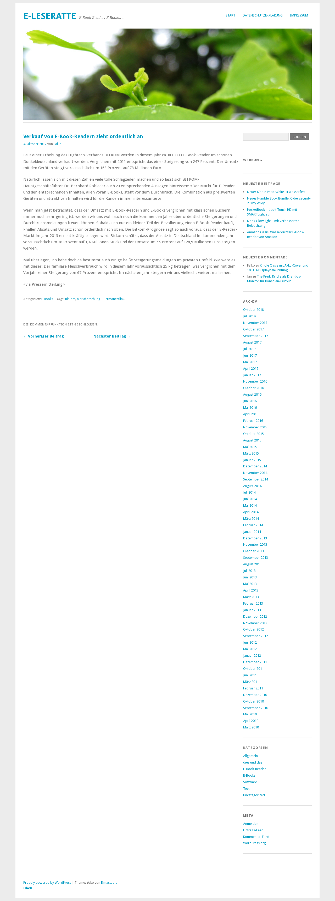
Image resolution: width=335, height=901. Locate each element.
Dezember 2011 (255, 662)
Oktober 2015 (253, 434)
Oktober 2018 (253, 310)
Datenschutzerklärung (263, 15)
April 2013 (250, 590)
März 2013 (251, 597)
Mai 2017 (250, 362)
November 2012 (255, 623)
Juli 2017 (249, 349)
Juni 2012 (250, 642)
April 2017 (250, 369)
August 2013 (252, 564)
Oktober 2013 (253, 551)
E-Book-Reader (254, 769)
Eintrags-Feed (253, 830)
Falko (58, 144)
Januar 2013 (252, 610)
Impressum (299, 15)
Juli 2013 (249, 571)
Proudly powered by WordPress (47, 883)
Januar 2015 (252, 460)
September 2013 (255, 558)
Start (230, 15)
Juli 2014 (249, 492)
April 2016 (250, 414)
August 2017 (252, 342)
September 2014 (255, 479)
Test (246, 789)
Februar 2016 (253, 421)
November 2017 (255, 323)
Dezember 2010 (255, 695)
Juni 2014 (250, 499)
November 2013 (255, 544)
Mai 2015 (250, 447)
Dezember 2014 (255, 466)
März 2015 (251, 453)
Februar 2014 (253, 525)
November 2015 (255, 427)
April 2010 (250, 721)
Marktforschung (88, 299)
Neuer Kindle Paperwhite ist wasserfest (276, 192)
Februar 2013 (253, 603)
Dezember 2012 (255, 616)
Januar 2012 (252, 655)
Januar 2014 (252, 532)
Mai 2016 (250, 408)
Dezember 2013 (255, 538)
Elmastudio (109, 883)
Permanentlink (114, 299)
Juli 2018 (249, 316)
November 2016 (255, 381)
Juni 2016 (250, 401)
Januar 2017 (252, 375)
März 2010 (251, 727)
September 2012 (255, 636)
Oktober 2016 (253, 388)
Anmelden (250, 824)
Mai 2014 (250, 505)
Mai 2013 (250, 584)
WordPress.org (254, 843)
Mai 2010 (250, 714)
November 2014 (255, 473)
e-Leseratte (49, 16)
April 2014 (250, 512)
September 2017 (255, 336)
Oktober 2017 (253, 329)
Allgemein (250, 756)
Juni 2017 (250, 355)
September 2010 (255, 708)
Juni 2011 (250, 675)
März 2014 (251, 519)
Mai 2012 (250, 649)
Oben (27, 888)
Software (250, 782)
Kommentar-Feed (256, 837)
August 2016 (252, 394)
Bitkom (70, 299)
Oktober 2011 (253, 669)
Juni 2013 (250, 577)
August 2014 (252, 486)
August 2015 (252, 440)
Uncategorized (254, 795)
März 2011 (251, 682)
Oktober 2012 (253, 629)
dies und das (252, 762)
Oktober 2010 (253, 701)
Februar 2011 (253, 688)
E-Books (47, 299)
